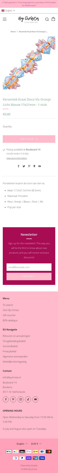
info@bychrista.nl (12, 377)
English (20, 443)
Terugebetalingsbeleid (14, 341)
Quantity (7, 126)
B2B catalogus (10, 320)
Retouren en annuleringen (16, 335)
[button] (8, 10)
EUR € (34, 443)
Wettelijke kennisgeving (14, 361)
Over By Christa (11, 310)
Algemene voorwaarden (15, 356)
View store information (16, 158)
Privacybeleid (9, 351)
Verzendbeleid (10, 346)
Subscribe (27, 276)
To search (8, 304)
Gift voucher (9, 315)
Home (13, 31)
